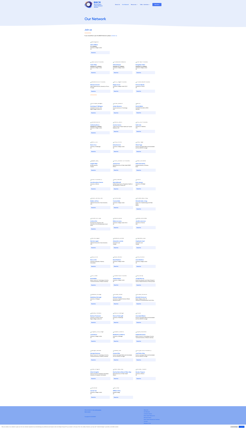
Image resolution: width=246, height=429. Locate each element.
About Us (117, 4)
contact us (114, 35)
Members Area (147, 423)
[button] (156, 4)
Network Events (147, 417)
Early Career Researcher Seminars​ (152, 419)
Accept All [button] (242, 426)
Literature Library (148, 413)
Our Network (125, 4)
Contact (146, 421)
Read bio (93, 52)
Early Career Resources (149, 415)
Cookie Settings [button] (234, 426)
